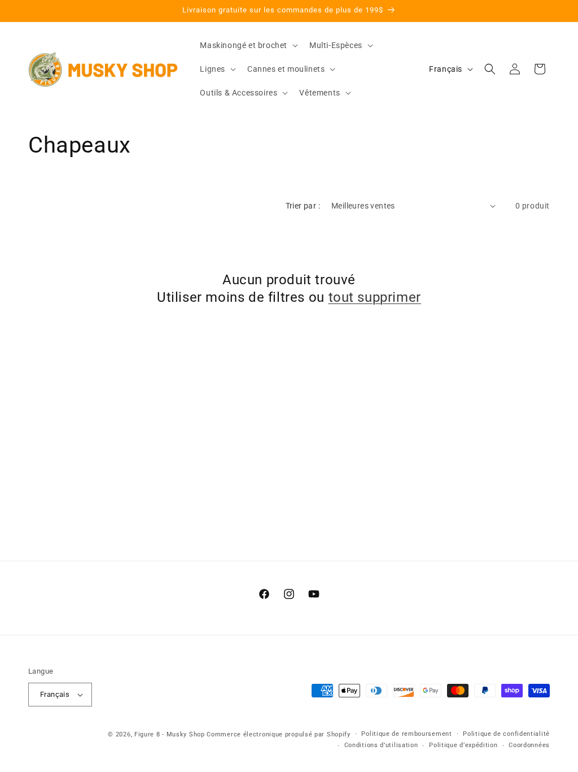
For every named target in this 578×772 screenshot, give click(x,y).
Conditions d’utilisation (381, 745)
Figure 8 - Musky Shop (169, 734)
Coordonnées (529, 745)
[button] (248, 45)
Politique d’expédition (463, 745)
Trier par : (303, 205)
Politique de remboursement (406, 734)
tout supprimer (375, 297)
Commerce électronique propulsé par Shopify (278, 734)
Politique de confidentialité (506, 734)
